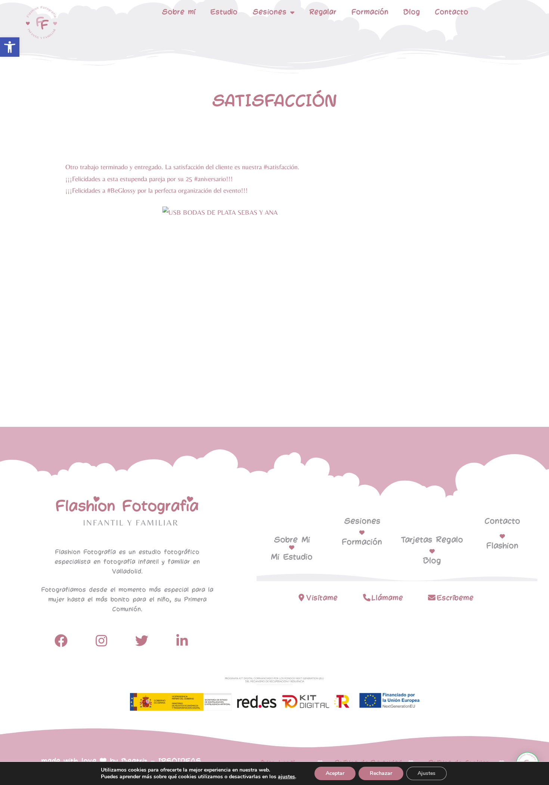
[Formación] (362, 532)
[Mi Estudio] (291, 547)
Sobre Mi (292, 540)
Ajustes (426, 773)
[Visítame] (301, 597)
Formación (369, 12)
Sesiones (362, 521)
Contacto (451, 12)
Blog (411, 12)
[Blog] (432, 551)
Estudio (224, 12)
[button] (9, 47)
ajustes (286, 776)
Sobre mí (178, 12)
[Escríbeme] (431, 597)
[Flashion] (502, 536)
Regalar (322, 12)
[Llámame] (366, 597)
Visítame (322, 598)
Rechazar (381, 773)
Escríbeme (455, 598)
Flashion (502, 546)
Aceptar (335, 773)
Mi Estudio (292, 557)
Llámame (387, 598)
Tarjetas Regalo (432, 540)
